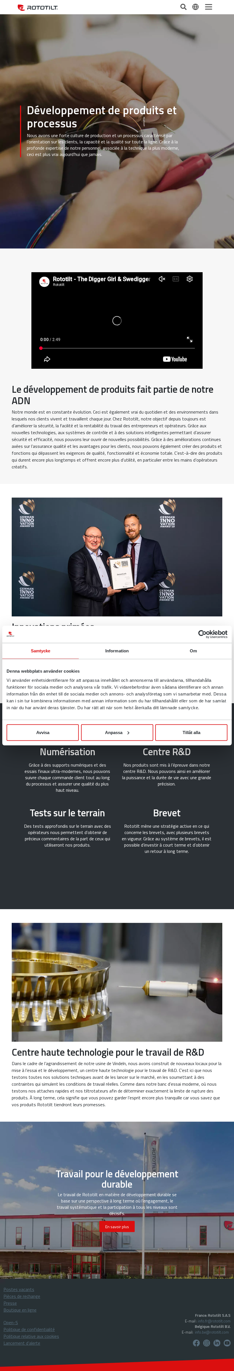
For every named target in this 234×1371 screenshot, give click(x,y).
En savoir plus (117, 1227)
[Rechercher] (184, 6)
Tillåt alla (191, 732)
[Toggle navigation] (208, 6)
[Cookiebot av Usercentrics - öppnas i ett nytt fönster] (202, 634)
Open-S (10, 1322)
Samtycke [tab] (41, 650)
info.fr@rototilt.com (214, 1321)
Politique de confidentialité (29, 1329)
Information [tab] (117, 650)
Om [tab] (193, 650)
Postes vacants (18, 1289)
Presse (10, 1303)
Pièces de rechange (21, 1296)
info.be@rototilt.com (212, 1332)
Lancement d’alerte (21, 1343)
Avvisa (42, 732)
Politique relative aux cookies (31, 1336)
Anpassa (113, 732)
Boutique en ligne (20, 1309)
